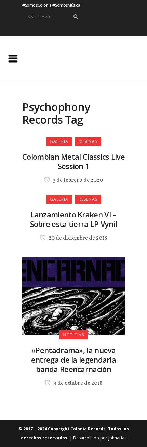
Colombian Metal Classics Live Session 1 (73, 161)
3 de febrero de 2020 (77, 180)
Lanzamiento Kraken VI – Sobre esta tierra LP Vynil (73, 219)
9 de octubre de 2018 (77, 383)
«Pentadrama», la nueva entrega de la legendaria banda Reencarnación (73, 359)
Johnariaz (117, 438)
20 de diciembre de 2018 (77, 238)
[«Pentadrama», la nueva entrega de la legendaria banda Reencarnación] (73, 295)
